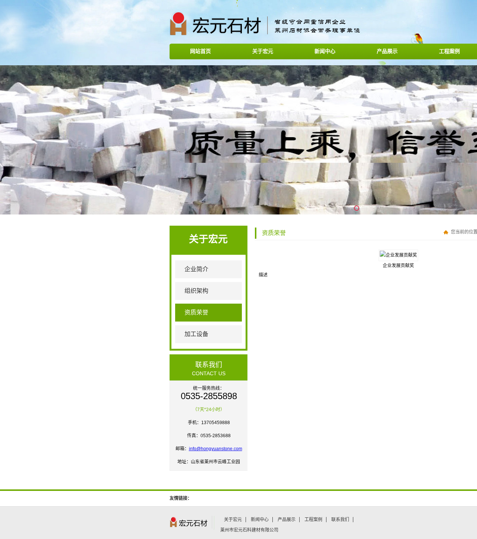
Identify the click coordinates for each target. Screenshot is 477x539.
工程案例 (313, 519)
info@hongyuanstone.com (215, 448)
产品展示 (387, 51)
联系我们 (340, 519)
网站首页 (200, 51)
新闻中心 (325, 51)
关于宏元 (262, 51)
